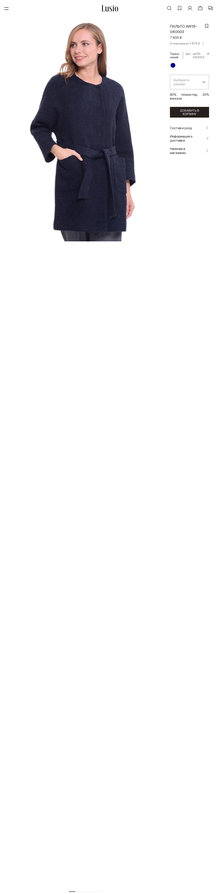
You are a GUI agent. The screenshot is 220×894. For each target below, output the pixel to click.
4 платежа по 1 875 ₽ (185, 43)
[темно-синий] (173, 65)
